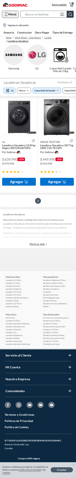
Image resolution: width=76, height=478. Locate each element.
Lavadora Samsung (14, 341)
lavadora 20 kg (12, 306)
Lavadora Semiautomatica (17, 297)
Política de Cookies (17, 427)
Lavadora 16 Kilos (13, 303)
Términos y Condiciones (19, 414)
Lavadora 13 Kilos (51, 329)
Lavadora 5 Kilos (50, 323)
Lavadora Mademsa (14, 335)
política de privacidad (30, 469)
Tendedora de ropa (51, 344)
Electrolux (10, 318)
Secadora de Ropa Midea (53, 335)
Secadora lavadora (51, 289)
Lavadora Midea (12, 338)
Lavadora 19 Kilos (13, 295)
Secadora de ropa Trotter (54, 338)
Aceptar (62, 469)
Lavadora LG (11, 332)
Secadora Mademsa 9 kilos (54, 280)
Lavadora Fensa (50, 300)
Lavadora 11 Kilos (51, 341)
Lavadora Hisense (13, 329)
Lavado (47, 37)
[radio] (3, 171)
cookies (6, 472)
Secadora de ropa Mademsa (55, 303)
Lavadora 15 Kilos (13, 292)
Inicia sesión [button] (59, 4)
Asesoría (9, 32)
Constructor (24, 32)
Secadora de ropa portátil (54, 286)
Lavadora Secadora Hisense (17, 323)
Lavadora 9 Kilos (13, 320)
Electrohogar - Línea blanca (28, 37)
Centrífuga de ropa (51, 297)
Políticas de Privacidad (19, 420)
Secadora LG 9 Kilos (51, 320)
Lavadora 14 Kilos (13, 280)
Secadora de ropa (50, 295)
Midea (46, 306)
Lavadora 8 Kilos (13, 286)
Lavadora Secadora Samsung (18, 344)
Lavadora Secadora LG (15, 326)
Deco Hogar (42, 32)
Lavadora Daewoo (13, 289)
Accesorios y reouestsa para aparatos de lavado (56, 318)
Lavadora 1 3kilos (50, 332)
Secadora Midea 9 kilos (53, 283)
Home (8, 37)
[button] (48, 14)
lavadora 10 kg (12, 300)
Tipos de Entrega (62, 32)
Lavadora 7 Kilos (13, 283)
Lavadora (47, 292)
